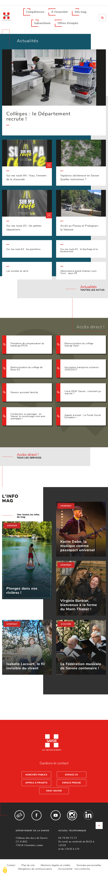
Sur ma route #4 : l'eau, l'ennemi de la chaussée (26, 177)
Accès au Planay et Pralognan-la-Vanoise (79, 228)
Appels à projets (36, 783)
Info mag (80, 12)
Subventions (42, 23)
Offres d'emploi (68, 23)
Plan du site (28, 865)
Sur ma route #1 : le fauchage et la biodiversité (79, 250)
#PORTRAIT (65, 506)
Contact (11, 865)
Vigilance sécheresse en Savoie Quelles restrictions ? (79, 177)
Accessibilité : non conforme (74, 869)
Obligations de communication (35, 869)
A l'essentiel (59, 12)
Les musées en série (17, 271)
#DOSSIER (12, 525)
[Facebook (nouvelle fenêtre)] (36, 815)
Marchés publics (36, 775)
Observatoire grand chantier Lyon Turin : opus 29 (78, 272)
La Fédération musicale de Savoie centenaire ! (80, 666)
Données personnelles (89, 865)
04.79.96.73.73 (67, 838)
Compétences (35, 12)
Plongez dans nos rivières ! (21, 591)
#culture (66, 624)
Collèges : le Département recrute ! (38, 116)
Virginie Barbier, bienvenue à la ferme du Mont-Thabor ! (78, 605)
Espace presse (71, 783)
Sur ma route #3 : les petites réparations (23, 228)
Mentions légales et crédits (55, 865)
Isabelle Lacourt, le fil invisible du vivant (25, 666)
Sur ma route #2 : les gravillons (23, 249)
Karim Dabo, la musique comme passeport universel (77, 546)
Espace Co (71, 775)
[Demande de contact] (19, 815)
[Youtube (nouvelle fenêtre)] (56, 815)
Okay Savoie (54, 791)
